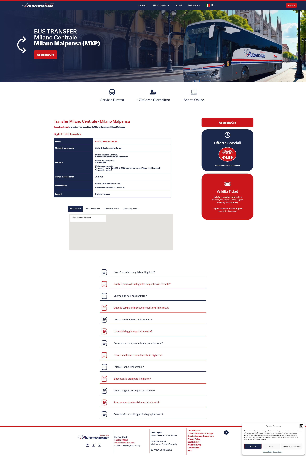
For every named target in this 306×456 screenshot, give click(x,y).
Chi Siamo (142, 5)
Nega (271, 446)
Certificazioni (193, 447)
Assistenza (193, 5)
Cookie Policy (267, 452)
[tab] (75, 209)
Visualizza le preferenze (291, 446)
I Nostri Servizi (159, 5)
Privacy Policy (277, 452)
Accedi (178, 5)
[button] (301, 426)
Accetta (253, 446)
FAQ (189, 450)
